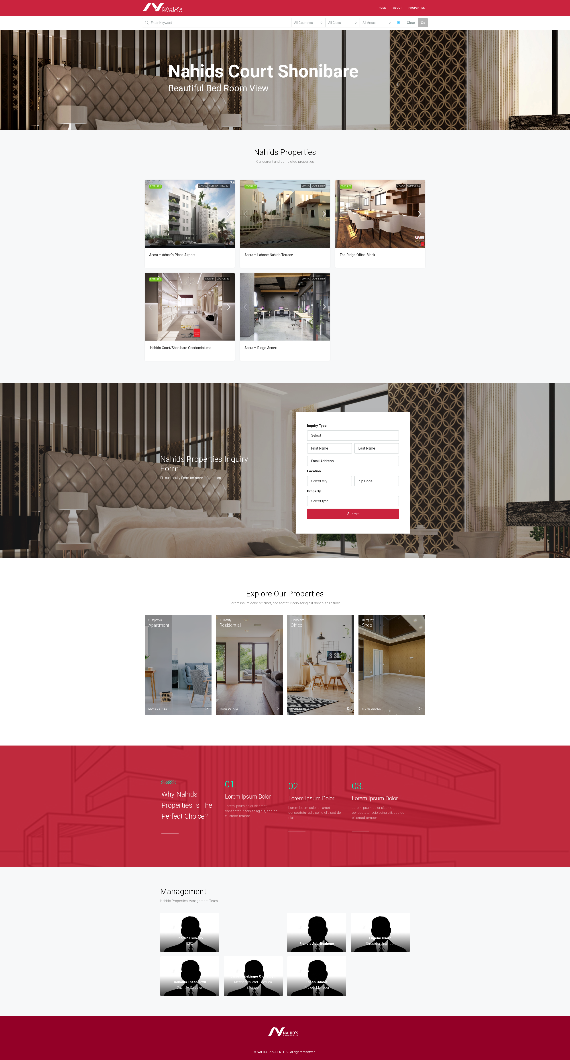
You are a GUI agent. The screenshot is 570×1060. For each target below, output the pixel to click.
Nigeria (209, 278)
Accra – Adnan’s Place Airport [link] (172, 255)
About (397, 7)
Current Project (219, 186)
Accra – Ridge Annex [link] (260, 348)
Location (314, 471)
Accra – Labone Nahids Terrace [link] (268, 255)
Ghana (203, 186)
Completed (318, 186)
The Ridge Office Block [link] (357, 255)
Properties (417, 7)
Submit (353, 514)
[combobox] (308, 22)
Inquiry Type (317, 426)
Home (382, 7)
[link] (190, 214)
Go (423, 23)
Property (314, 491)
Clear (411, 23)
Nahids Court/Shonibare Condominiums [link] (180, 348)
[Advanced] (399, 22)
